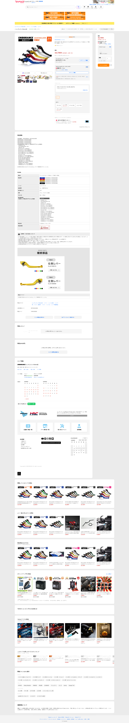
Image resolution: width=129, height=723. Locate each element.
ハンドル (48, 304)
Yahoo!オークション (69, 717)
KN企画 (40, 685)
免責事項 (68, 719)
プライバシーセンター (52, 719)
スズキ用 (39, 690)
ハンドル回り (34, 26)
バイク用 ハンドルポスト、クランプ (74, 677)
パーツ (28, 26)
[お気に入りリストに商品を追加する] (111, 65)
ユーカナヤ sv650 (41, 696)
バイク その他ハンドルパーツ (24, 677)
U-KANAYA (46, 685)
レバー (39, 26)
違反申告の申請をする (85, 126)
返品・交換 (33, 369)
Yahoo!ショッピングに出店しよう (104, 4)
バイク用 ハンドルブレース (24, 680)
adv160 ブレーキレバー (23, 696)
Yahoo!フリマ (78, 717)
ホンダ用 (20, 690)
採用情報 (72, 719)
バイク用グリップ (36, 677)
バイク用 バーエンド (59, 677)
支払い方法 (19, 369)
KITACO (20, 685)
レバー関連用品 (55, 304)
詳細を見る (85, 90)
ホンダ (60, 685)
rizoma (65, 685)
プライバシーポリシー (44, 719)
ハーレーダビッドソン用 (48, 690)
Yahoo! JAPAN (92, 4)
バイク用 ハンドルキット (38, 680)
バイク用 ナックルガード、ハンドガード (93, 677)
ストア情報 (39, 369)
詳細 (87, 76)
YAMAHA (35, 685)
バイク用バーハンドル (47, 677)
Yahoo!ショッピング (52, 717)
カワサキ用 (32, 690)
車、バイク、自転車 (36, 304)
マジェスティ (54, 685)
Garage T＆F (71, 685)
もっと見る (108, 573)
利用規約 (58, 719)
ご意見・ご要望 (86, 719)
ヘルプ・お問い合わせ (79, 719)
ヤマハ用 (26, 690)
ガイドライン (63, 719)
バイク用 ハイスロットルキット (53, 680)
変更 (110, 46)
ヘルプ (112, 4)
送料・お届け (26, 369)
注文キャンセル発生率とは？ (39, 377)
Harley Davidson (27, 685)
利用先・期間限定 (65, 69)
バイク (43, 304)
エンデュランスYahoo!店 (20, 26)
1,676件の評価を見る (28, 377)
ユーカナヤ (32, 696)
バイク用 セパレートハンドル (69, 680)
